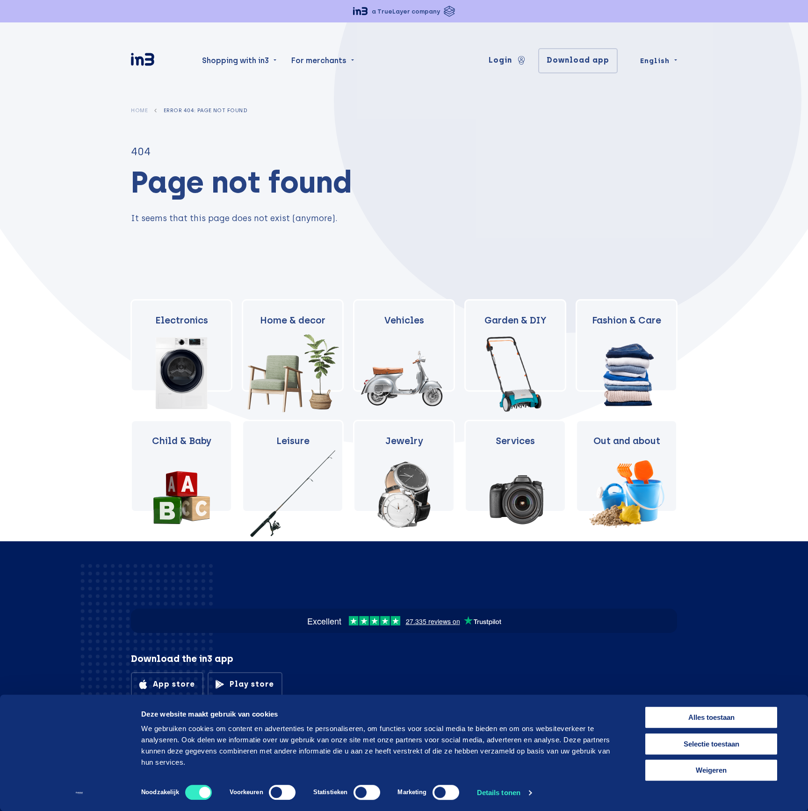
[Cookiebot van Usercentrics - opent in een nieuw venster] (79, 793)
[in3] (159, 61)
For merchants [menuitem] (318, 60)
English (655, 61)
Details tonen (498, 793)
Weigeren (711, 770)
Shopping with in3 (235, 60)
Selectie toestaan (711, 744)
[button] (404, 11)
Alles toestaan (711, 717)
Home (139, 110)
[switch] (282, 792)
